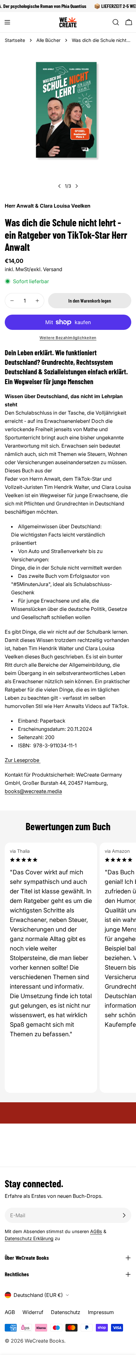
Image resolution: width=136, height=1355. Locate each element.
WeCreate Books (44, 1341)
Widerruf (32, 1312)
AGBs (96, 1231)
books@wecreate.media (33, 791)
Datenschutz (65, 1312)
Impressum (101, 1312)
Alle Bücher (48, 40)
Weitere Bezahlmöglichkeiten (68, 337)
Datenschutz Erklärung (29, 1238)
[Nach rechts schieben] (76, 186)
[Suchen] (115, 22)
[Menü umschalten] (7, 22)
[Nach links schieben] (59, 186)
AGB (10, 1312)
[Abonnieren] (124, 1215)
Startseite (15, 40)
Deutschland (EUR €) (38, 1295)
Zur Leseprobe (22, 760)
